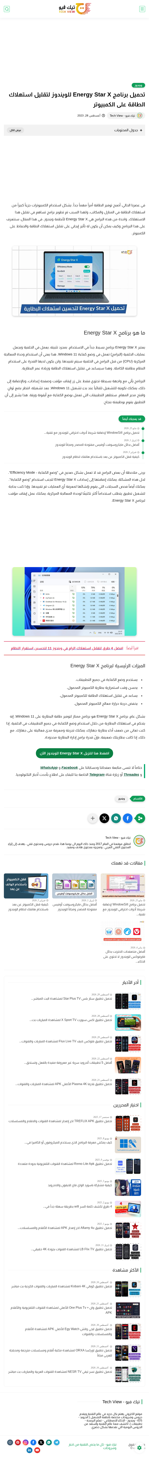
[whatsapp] (49, 1442)
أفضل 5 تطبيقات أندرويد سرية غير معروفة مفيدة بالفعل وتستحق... (68, 1062)
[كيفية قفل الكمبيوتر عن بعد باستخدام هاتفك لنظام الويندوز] (26, 885)
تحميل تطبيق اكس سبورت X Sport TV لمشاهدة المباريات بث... (70, 1020)
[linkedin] (29, 1450)
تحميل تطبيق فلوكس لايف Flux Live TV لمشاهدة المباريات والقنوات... (65, 1041)
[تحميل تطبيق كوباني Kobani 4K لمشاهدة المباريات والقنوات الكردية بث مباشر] (128, 1289)
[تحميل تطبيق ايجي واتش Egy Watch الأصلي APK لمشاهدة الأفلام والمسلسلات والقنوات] (128, 1331)
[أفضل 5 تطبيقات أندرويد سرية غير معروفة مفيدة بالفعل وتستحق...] (128, 1065)
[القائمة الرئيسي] (142, 9)
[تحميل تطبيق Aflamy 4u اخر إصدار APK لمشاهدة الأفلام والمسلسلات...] (128, 1230)
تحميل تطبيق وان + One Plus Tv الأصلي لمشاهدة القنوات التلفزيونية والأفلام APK (61, 1310)
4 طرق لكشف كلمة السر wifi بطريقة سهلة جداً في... (77, 1206)
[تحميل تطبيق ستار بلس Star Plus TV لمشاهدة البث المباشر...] (128, 1001)
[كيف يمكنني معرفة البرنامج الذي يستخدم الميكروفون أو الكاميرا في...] (128, 1145)
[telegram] (57, 1442)
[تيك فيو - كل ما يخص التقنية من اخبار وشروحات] (74, 9)
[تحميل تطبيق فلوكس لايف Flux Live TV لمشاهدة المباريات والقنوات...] (128, 1044)
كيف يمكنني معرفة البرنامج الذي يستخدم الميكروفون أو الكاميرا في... (68, 1142)
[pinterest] (18, 1442)
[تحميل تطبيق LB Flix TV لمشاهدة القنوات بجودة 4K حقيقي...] (128, 1251)
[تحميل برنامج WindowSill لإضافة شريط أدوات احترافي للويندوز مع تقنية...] (123, 885)
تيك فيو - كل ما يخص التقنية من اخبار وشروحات (92, 1446)
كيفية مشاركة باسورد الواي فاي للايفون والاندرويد (80, 1185)
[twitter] (41, 1442)
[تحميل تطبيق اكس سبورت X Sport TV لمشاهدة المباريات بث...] (128, 1022)
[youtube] (37, 1450)
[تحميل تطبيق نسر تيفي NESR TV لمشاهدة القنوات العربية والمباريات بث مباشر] (128, 1374)
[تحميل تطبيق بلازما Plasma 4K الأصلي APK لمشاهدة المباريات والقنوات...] (128, 1086)
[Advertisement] (74, 53)
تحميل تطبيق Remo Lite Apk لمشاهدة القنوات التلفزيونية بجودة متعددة (65, 1163)
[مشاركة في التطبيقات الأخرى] (93, 818)
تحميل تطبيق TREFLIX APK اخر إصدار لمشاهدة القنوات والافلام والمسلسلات (60, 1121)
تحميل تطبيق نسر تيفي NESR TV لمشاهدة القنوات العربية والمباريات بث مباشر (60, 1371)
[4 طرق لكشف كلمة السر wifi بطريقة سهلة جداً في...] (128, 1209)
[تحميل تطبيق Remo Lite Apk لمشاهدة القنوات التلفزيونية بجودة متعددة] (128, 1166)
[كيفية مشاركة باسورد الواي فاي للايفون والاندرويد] (128, 1187)
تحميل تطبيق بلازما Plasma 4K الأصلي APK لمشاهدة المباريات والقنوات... (63, 1084)
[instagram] (26, 1442)
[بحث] (7, 9)
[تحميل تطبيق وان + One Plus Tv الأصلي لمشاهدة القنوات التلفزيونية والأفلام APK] (128, 1310)
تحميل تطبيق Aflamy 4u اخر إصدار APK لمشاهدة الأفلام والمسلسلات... (65, 1227)
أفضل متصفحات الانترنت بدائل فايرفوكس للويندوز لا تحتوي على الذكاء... (124, 956)
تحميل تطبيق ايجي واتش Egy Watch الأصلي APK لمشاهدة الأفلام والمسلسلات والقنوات (68, 1331)
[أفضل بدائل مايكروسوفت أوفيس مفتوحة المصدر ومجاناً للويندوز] (74, 885)
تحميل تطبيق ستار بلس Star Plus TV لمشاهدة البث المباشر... (71, 998)
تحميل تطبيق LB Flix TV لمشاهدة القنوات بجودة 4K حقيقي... (71, 1249)
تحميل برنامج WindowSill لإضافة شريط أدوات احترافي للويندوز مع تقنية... (91, 432)
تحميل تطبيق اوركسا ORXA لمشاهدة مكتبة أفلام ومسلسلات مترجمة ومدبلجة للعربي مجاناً (60, 1353)
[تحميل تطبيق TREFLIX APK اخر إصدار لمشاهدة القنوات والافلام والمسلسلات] (128, 1123)
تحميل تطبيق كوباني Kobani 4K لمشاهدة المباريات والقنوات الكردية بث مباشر (61, 1286)
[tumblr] (10, 1442)
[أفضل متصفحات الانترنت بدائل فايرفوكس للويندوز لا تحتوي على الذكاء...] (123, 933)
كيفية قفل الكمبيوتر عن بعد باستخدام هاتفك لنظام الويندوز (100, 456)
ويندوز (138, 85)
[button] (128, 818)
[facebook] (33, 1442)
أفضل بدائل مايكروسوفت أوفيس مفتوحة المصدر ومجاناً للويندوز (97, 444)
